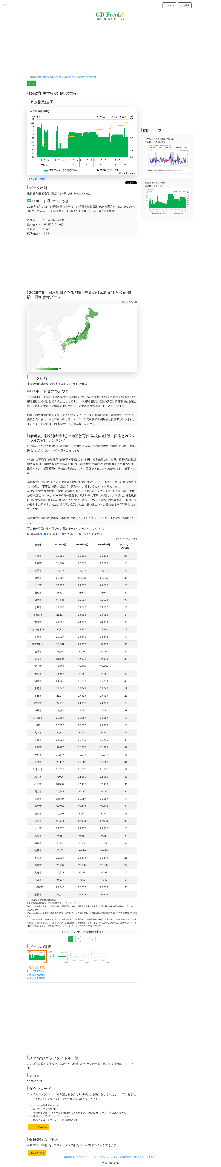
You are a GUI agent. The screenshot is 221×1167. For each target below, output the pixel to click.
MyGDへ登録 (37, 1152)
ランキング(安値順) (92, 533)
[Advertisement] (110, 45)
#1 (30, 83)
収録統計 (68, 1157)
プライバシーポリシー (109, 1157)
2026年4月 (53, 533)
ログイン (169, 5)
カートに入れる (38, 1126)
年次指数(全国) (37, 974)
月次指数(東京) (37, 971)
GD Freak (109, 14)
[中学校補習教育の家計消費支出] (167, 157)
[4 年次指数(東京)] (100, 956)
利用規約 (150, 1157)
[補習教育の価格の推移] (167, 201)
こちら (126, 1063)
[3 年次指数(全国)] (79, 956)
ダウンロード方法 (36, 179)
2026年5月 (71, 533)
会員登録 (185, 5)
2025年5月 (36, 533)
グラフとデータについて (86, 1157)
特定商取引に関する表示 (133, 1157)
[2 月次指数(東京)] (58, 956)
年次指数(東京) (37, 978)
